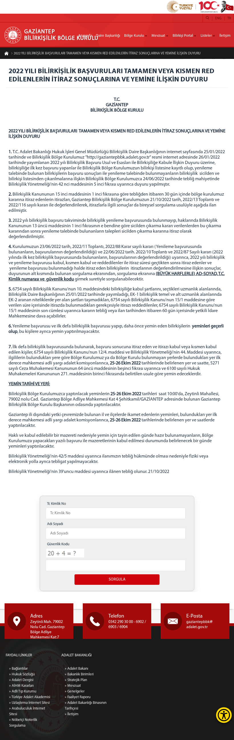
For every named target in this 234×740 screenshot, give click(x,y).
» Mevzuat (73, 686)
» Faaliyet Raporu (77, 697)
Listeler (206, 36)
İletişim (225, 36)
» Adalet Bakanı (76, 669)
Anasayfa (85, 36)
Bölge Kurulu (134, 36)
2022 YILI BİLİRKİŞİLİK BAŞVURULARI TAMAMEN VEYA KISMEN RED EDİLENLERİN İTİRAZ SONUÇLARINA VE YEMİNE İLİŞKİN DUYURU (107, 53)
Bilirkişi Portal (183, 36)
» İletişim (71, 714)
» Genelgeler (74, 691)
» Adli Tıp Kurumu (22, 691)
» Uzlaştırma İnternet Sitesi (29, 703)
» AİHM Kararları (21, 686)
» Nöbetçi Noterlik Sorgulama (23, 722)
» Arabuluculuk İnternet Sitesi (27, 711)
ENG (218, 18)
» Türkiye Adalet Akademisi (29, 697)
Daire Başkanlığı (108, 36)
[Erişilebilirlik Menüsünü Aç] (224, 715)
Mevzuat (158, 36)
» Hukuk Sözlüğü (22, 674)
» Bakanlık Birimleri (79, 674)
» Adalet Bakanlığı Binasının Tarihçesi (85, 705)
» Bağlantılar (18, 669)
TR (229, 18)
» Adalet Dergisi (21, 680)
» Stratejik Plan (76, 680)
